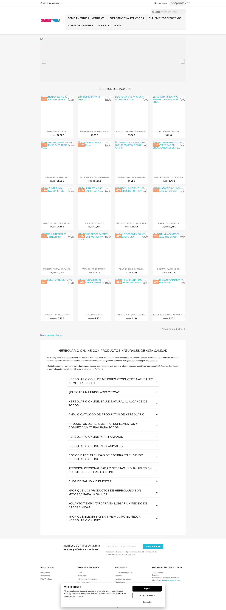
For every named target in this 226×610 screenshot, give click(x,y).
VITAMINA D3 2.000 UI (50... (57, 177)
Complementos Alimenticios (86, 18)
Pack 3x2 (103, 25)
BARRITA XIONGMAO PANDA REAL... (169, 315)
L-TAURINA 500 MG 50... (94, 223)
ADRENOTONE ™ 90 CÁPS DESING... (132, 132)
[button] (51, 59)
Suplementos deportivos (165, 18)
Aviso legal (82, 576)
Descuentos (45, 572)
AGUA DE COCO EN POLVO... (131, 269)
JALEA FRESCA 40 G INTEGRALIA (94, 177)
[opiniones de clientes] (113, 335)
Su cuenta (121, 568)
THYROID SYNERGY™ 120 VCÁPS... (131, 223)
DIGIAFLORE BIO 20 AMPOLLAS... (57, 223)
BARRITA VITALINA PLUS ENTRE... (131, 315)
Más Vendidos (46, 579)
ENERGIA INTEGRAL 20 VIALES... (57, 269)
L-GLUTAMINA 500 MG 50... (169, 269)
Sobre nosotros (84, 582)
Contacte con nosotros (50, 3)
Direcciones (120, 582)
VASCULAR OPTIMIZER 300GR (57, 315)
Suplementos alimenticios (127, 18)
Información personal (123, 572)
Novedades (45, 576)
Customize (147, 602)
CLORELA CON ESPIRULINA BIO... (131, 177)
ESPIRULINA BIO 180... (94, 315)
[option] (113, 59)
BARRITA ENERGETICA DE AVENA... (169, 177)
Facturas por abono (123, 579)
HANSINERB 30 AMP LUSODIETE (94, 132)
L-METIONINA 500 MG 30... (57, 132)
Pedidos (118, 576)
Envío (80, 572)
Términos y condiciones (87, 579)
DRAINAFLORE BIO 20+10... (169, 223)
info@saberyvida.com (171, 580)
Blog (117, 25)
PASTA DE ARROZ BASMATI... (94, 269)
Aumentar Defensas (80, 25)
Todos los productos (173, 329)
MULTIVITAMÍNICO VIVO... (169, 132)
